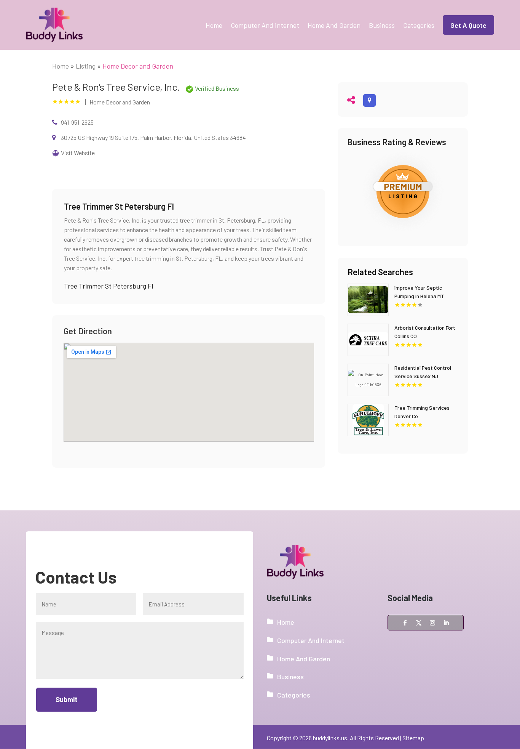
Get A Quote (468, 25)
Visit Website (78, 152)
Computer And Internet (265, 25)
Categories (418, 25)
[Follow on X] (418, 622)
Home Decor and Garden (137, 66)
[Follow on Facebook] (405, 622)
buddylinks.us (330, 737)
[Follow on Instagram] (432, 622)
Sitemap (413, 737)
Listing (86, 66)
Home (214, 25)
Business (382, 25)
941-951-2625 (77, 122)
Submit (67, 699)
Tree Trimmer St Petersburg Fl (108, 286)
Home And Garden (334, 25)
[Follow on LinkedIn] (446, 622)
